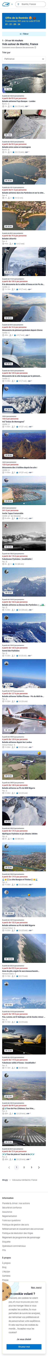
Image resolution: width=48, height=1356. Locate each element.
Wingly (5, 1180)
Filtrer (26, 34)
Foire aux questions (11, 1220)
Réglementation (9, 1216)
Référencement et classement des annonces (22, 1229)
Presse (5, 1280)
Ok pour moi (24, 1346)
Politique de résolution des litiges (17, 1233)
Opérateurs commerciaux (14, 1246)
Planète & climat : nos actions (16, 1203)
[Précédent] (9, 1167)
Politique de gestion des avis (15, 1224)
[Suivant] (39, 1167)
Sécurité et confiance (12, 1207)
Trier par (6, 52)
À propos (6, 1263)
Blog (4, 1267)
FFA (4, 1250)
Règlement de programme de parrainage (21, 1237)
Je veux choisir (24, 1339)
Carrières (6, 1276)
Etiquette (6, 1241)
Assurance (7, 1212)
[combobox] (30, 4)
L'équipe (6, 1271)
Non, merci (36, 1287)
